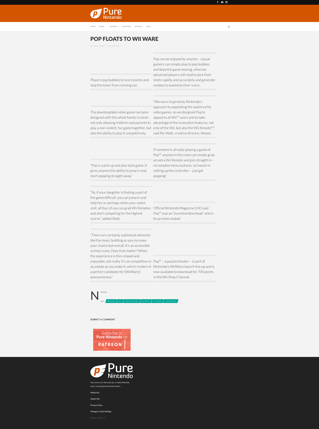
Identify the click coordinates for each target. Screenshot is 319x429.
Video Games (170, 301)
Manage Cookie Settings (100, 411)
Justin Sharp (99, 46)
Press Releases (131, 301)
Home (93, 26)
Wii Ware (157, 301)
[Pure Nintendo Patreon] (112, 339)
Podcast (138, 26)
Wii (120, 301)
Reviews (113, 26)
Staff (148, 26)
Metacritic (95, 392)
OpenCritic (95, 399)
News (101, 26)
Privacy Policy (96, 405)
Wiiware (111, 301)
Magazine (126, 26)
